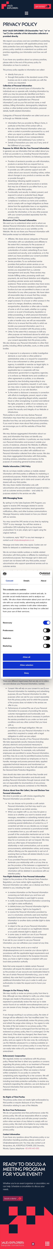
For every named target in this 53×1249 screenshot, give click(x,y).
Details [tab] (27, 581)
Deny (26, 673)
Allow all (26, 657)
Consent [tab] (9, 581)
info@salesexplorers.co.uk (24, 540)
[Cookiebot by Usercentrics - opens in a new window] (39, 573)
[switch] (46, 630)
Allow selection (26, 665)
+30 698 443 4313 (32, 1148)
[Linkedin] (33, 1244)
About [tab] (43, 581)
